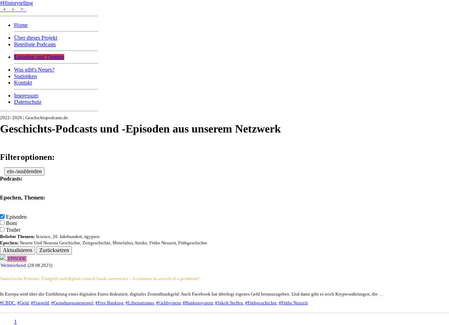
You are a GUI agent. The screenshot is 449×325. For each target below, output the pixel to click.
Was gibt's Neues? (34, 70)
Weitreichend (13, 265)
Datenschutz (27, 102)
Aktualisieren (17, 250)
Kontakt (23, 83)
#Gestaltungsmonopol (72, 302)
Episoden (16, 217)
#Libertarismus (140, 302)
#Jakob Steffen (229, 302)
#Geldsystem (168, 302)
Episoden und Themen (39, 57)
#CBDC (7, 302)
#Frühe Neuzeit (293, 302)
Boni (11, 223)
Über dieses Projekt (35, 38)
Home (21, 25)
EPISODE (17, 258)
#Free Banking (109, 302)
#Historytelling (16, 3)
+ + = (13, 9)
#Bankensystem (198, 302)
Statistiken (25, 76)
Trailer (13, 230)
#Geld (23, 302)
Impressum (26, 96)
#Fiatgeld (40, 302)
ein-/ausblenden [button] (24, 171)
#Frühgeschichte (261, 302)
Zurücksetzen (54, 250)
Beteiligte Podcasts (35, 44)
